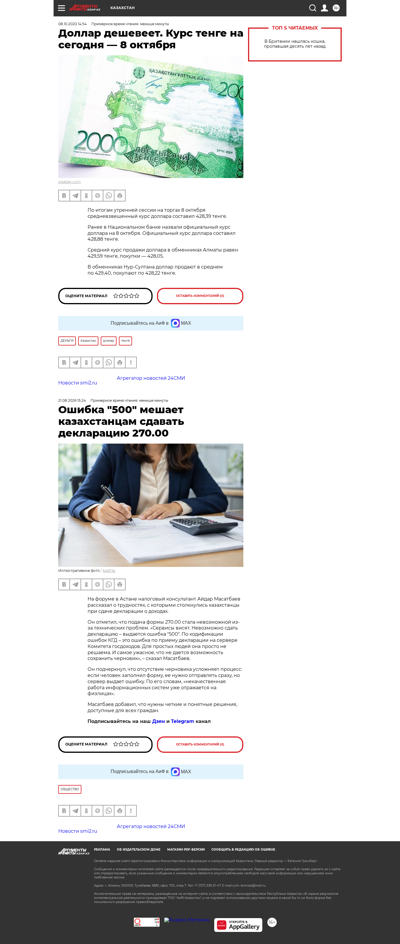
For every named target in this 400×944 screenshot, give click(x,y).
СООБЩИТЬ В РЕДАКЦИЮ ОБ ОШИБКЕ (243, 849)
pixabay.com (69, 181)
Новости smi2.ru (77, 383)
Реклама (102, 849)
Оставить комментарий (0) (200, 296)
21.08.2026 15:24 (72, 400)
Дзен (158, 721)
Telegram (182, 721)
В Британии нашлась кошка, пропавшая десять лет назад (295, 44)
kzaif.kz (109, 570)
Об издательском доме (138, 849)
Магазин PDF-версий (186, 849)
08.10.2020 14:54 (72, 24)
